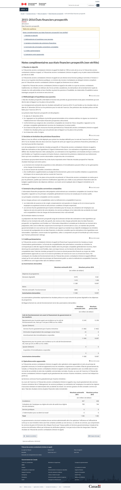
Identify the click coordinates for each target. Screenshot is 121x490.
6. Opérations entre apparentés (34, 54)
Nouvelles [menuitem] (23, 452)
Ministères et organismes (54, 462)
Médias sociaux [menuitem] (27, 487)
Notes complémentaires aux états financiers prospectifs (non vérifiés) (45, 32)
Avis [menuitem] (60, 487)
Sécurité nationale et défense (55, 472)
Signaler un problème (31, 436)
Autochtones (78, 474)
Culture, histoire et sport (54, 474)
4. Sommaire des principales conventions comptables (41, 47)
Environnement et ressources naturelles (57, 470)
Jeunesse (77, 479)
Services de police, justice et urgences (57, 477)
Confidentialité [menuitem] (66, 487)
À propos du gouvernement (81, 462)
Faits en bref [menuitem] (51, 450)
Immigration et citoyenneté (28, 470)
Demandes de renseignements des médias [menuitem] (31, 454)
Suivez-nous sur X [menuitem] (52, 452)
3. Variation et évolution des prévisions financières (40, 43)
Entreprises (24, 474)
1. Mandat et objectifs (31, 35)
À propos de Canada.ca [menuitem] (51, 487)
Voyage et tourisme (26, 472)
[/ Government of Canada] (34, 4)
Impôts (50, 467)
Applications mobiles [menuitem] (38, 487)
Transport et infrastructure (54, 479)
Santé (23, 479)
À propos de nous (31, 13)
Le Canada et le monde (80, 467)
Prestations (24, 477)
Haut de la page (94, 95)
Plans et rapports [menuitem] (78, 450)
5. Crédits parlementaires (32, 51)
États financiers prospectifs (56, 13)
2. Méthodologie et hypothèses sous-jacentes (38, 39)
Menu (24, 9)
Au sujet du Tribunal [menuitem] (26, 450)
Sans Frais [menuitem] (76, 452)
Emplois (23, 467)
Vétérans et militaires (80, 477)
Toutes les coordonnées (27, 462)
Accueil (22, 13)
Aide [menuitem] (21, 487)
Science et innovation (80, 472)
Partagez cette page (94, 436)
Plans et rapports (42, 13)
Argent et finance (79, 470)
